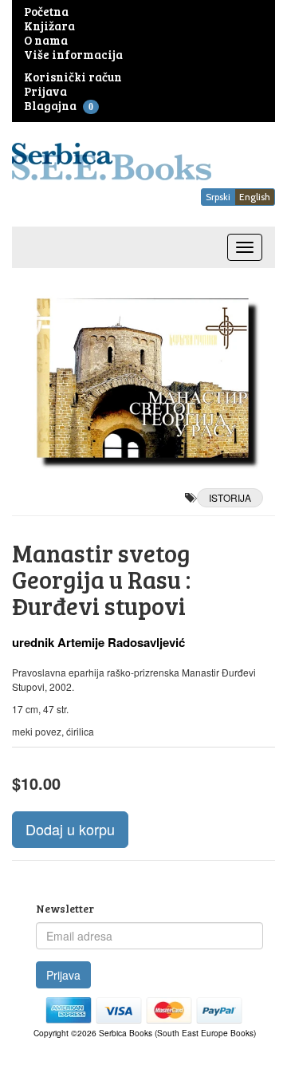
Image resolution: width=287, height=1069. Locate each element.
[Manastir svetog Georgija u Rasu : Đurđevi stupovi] (143, 378)
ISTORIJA (230, 497)
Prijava (63, 975)
